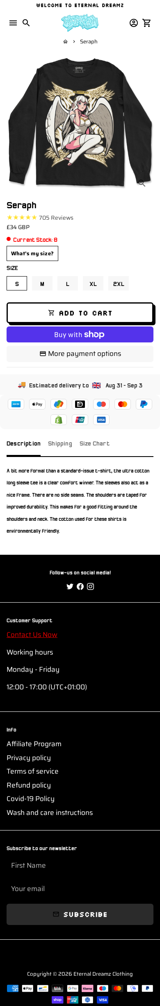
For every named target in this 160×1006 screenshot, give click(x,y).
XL (93, 283)
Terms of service (33, 771)
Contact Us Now (32, 634)
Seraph (89, 41)
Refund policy (29, 785)
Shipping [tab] (60, 442)
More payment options (84, 353)
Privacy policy (29, 758)
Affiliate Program (34, 744)
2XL (118, 283)
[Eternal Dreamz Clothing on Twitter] (69, 586)
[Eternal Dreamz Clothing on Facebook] (80, 586)
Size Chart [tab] (95, 442)
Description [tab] (24, 442)
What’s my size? (32, 253)
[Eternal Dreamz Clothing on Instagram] (90, 586)
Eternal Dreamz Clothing (103, 974)
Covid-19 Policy (31, 799)
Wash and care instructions (50, 813)
